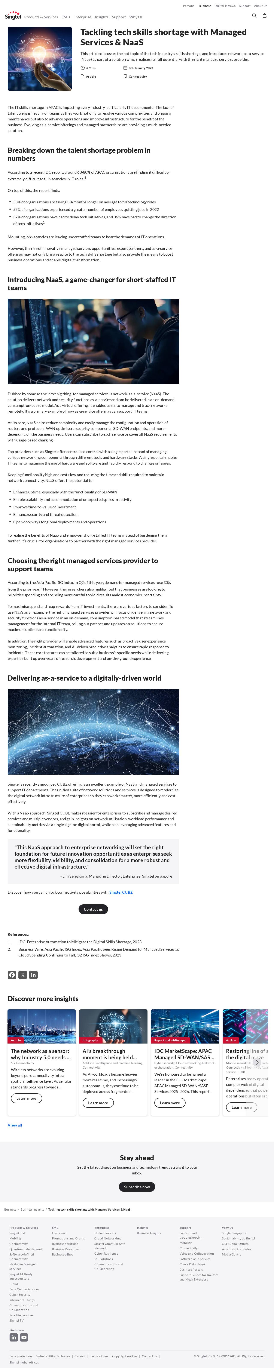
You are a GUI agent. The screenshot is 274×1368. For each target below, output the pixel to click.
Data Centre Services (24, 1289)
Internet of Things (22, 1300)
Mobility (15, 1238)
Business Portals (191, 1269)
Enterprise (82, 17)
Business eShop (63, 1254)
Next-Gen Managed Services (23, 1266)
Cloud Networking (107, 1238)
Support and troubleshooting (191, 1235)
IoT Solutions (103, 1259)
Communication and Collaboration (23, 1307)
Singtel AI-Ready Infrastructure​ (21, 1276)
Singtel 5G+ (17, 1233)
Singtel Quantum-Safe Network (109, 1246)
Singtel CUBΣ (121, 892)
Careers (80, 1356)
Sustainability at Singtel (238, 1238)
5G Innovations (105, 1233)
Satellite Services (21, 1315)
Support (245, 5)
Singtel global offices (24, 1362)
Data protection (20, 1356)
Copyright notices (124, 1356)
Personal (189, 5)
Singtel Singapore (234, 1233)
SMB (65, 17)
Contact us (149, 1356)
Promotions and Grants (68, 1238)
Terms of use (99, 1356)
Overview (59, 1233)
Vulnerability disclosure (53, 1356)
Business (205, 5)
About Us (260, 5)
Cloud (13, 1284)
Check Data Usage (192, 1264)
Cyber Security (19, 1294)
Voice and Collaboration (197, 1253)
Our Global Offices (235, 1243)
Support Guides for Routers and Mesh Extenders (199, 1277)
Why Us (136, 17)
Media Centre (231, 1254)
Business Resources (66, 1249)
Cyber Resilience (106, 1253)
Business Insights (32, 1209)
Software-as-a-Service (195, 1259)
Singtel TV (16, 1320)
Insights (102, 17)
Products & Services (41, 17)
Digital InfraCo (225, 5)
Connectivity (18, 1243)
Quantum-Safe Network (26, 1249)
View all (15, 1125)
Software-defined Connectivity (21, 1257)
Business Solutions (65, 1243)
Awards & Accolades (236, 1249)
